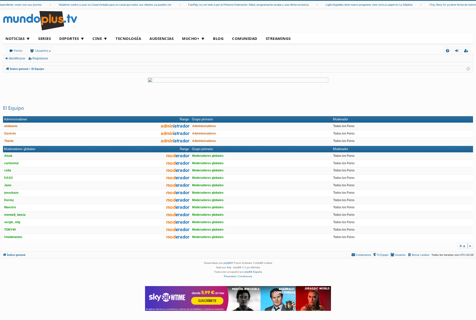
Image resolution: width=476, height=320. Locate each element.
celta (7, 170)
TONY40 (10, 229)
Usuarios (41, 50)
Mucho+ (190, 38)
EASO (8, 178)
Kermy (9, 200)
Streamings (278, 38)
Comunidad (244, 38)
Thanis (9, 141)
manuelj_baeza (15, 214)
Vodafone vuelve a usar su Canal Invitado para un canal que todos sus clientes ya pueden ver (111, 4)
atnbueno (10, 126)
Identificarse (17, 58)
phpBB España (253, 271)
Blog (218, 38)
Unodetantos (13, 237)
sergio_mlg (12, 222)
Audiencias (161, 38)
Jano (7, 185)
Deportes (69, 38)
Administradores (15, 119)
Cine (97, 38)
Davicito (10, 133)
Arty (229, 267)
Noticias (15, 38)
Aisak (8, 156)
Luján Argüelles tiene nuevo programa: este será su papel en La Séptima (365, 4)
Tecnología (128, 38)
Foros (18, 50)
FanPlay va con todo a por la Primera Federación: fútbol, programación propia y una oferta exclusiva (245, 4)
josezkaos (11, 192)
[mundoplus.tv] (40, 20)
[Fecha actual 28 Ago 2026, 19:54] (468, 69)
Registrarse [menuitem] (467, 51)
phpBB (228, 263)
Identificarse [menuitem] (458, 51)
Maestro (10, 207)
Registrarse (40, 58)
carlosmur (11, 163)
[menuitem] (447, 50)
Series (44, 38)
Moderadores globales (19, 149)
